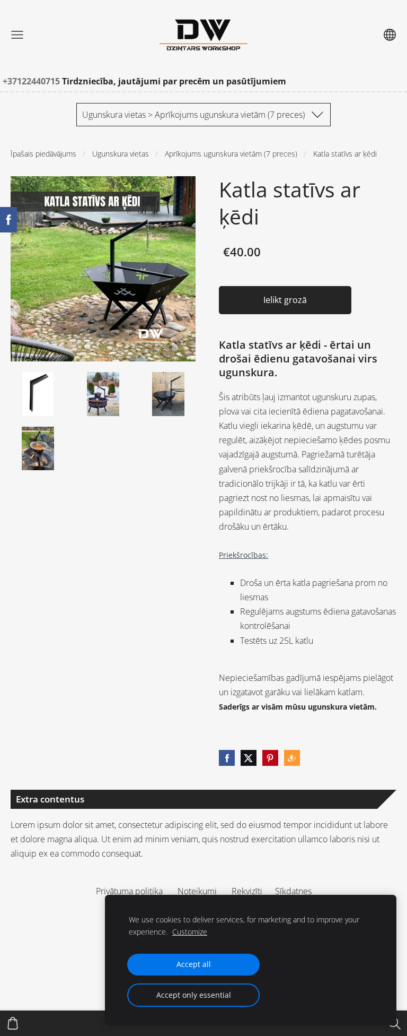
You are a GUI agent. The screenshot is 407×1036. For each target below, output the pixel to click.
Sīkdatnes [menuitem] (293, 891)
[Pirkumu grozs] (12, 1023)
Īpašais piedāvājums (43, 154)
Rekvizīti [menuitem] (247, 891)
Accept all (193, 964)
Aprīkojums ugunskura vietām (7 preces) (231, 154)
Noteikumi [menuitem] (197, 891)
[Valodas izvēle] (389, 34)
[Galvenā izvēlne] (17, 34)
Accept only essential (193, 995)
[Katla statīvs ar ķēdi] (38, 394)
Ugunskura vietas (120, 154)
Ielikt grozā (285, 300)
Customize (189, 932)
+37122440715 (32, 81)
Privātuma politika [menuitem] (129, 891)
